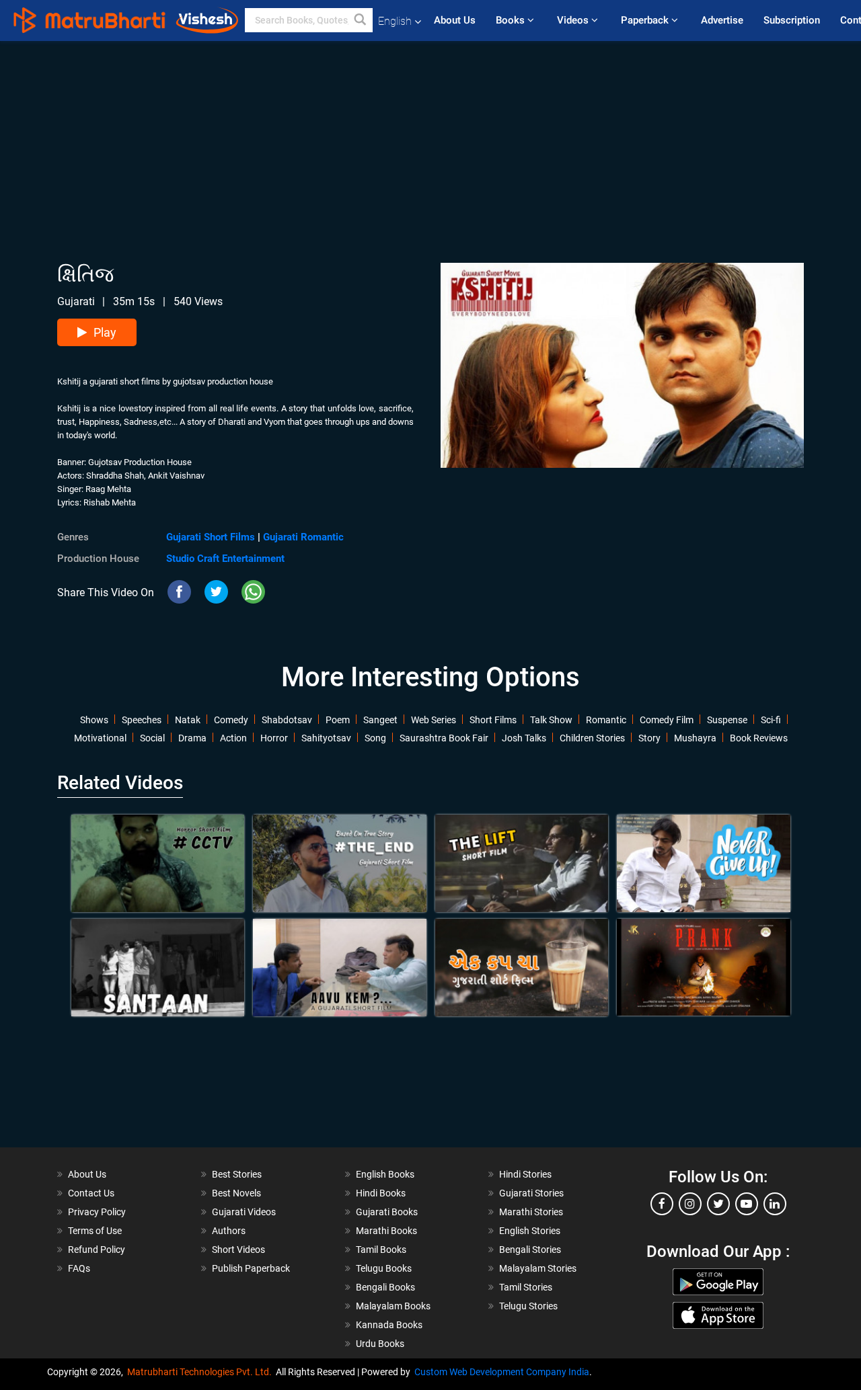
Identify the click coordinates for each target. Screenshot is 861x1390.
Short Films (493, 719)
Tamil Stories (525, 1287)
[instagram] (690, 1203)
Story (649, 738)
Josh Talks (524, 738)
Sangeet (380, 719)
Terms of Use (95, 1230)
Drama (192, 738)
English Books (385, 1174)
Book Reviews (759, 738)
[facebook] (661, 1203)
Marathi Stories (531, 1212)
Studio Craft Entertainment (225, 559)
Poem (338, 719)
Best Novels (236, 1193)
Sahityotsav (326, 738)
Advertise (722, 20)
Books (511, 20)
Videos (574, 20)
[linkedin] (774, 1203)
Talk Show (551, 719)
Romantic (606, 719)
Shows (94, 719)
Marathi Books (386, 1230)
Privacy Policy (97, 1212)
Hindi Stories (525, 1174)
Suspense (727, 719)
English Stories (529, 1230)
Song (375, 738)
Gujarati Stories (531, 1193)
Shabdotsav (287, 719)
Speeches (141, 719)
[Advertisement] (430, 135)
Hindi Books (381, 1193)
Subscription (791, 20)
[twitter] (718, 1203)
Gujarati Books (387, 1212)
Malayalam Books (393, 1306)
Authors (229, 1230)
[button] (360, 20)
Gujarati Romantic (303, 537)
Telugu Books (384, 1268)
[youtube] (746, 1203)
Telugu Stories (528, 1306)
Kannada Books (389, 1324)
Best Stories (237, 1174)
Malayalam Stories (537, 1268)
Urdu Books (380, 1343)
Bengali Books (385, 1287)
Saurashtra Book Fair (444, 738)
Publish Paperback (251, 1268)
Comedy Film (667, 719)
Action (233, 738)
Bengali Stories (530, 1249)
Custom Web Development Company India (501, 1371)
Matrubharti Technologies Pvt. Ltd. (201, 1371)
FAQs (79, 1268)
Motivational (100, 738)
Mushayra (695, 738)
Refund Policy (96, 1249)
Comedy (231, 719)
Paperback (646, 20)
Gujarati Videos (244, 1212)
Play (104, 332)
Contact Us (91, 1193)
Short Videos (238, 1249)
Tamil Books (381, 1249)
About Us (455, 20)
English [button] (395, 21)
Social (152, 738)
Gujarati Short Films (210, 537)
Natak (187, 719)
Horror (274, 738)
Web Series (433, 719)
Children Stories (592, 738)
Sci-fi (771, 719)
